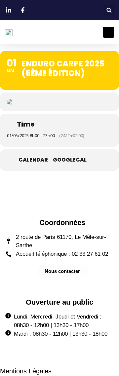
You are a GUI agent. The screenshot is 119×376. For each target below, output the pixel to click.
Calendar (33, 160)
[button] (109, 10)
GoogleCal (70, 160)
